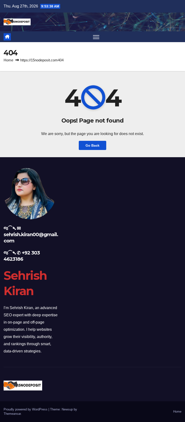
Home (8, 60)
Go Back (92, 145)
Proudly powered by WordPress (26, 409)
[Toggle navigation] (96, 36)
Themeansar (12, 414)
